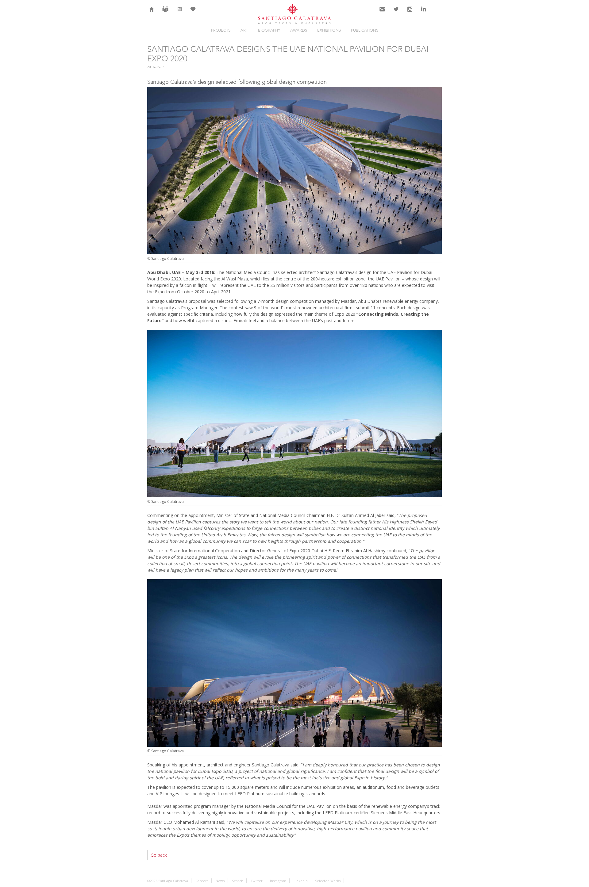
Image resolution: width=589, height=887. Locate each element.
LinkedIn (423, 12)
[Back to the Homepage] (294, 14)
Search (437, 12)
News (179, 12)
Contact (382, 12)
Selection (193, 12)
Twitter (396, 12)
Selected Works (328, 880)
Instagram (410, 12)
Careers (165, 12)
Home (152, 12)
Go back (159, 855)
